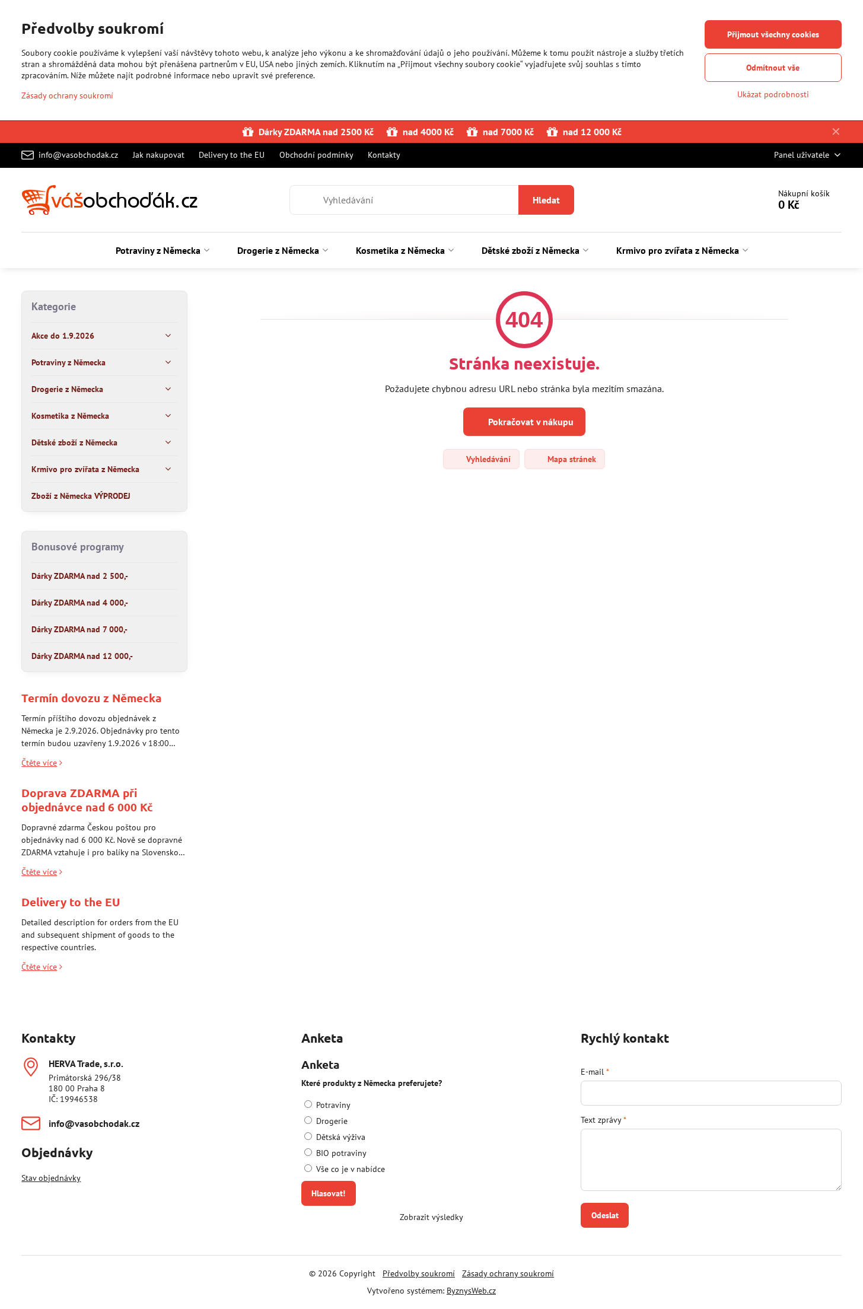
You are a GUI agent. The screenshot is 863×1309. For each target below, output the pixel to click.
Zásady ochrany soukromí (508, 1273)
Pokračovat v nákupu (530, 422)
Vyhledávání (487, 459)
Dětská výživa (339, 1137)
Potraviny (332, 1105)
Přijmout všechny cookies (773, 34)
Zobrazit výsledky (431, 1217)
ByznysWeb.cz (471, 1290)
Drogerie (331, 1121)
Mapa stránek (570, 459)
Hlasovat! (328, 1193)
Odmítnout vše (773, 67)
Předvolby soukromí (419, 1273)
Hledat (546, 200)
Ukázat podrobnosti (773, 94)
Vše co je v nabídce (349, 1169)
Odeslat (605, 1215)
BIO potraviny (340, 1153)
